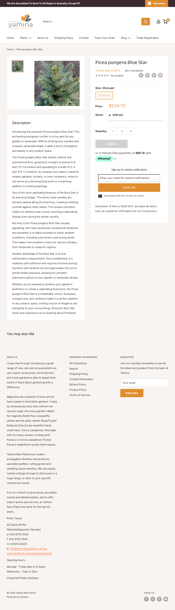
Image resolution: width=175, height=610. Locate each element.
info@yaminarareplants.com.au (28, 548)
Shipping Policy (63, 37)
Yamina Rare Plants (107, 70)
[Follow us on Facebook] (146, 599)
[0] (165, 21)
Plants (24, 37)
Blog (124, 37)
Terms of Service (79, 395)
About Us (42, 37)
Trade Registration (147, 37)
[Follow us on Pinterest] (159, 599)
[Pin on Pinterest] (147, 75)
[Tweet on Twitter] (154, 75)
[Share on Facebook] (141, 75)
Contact (84, 37)
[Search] (145, 21)
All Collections (78, 363)
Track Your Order (105, 37)
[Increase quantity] (130, 131)
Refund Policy (77, 384)
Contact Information (81, 379)
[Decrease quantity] (112, 131)
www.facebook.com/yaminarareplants (29, 553)
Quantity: (101, 131)
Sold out (111, 143)
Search (73, 368)
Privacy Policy (77, 389)
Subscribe (159, 3)
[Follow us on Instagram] (152, 599)
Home (10, 37)
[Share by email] (160, 75)
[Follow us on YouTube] (165, 599)
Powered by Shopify (17, 596)
